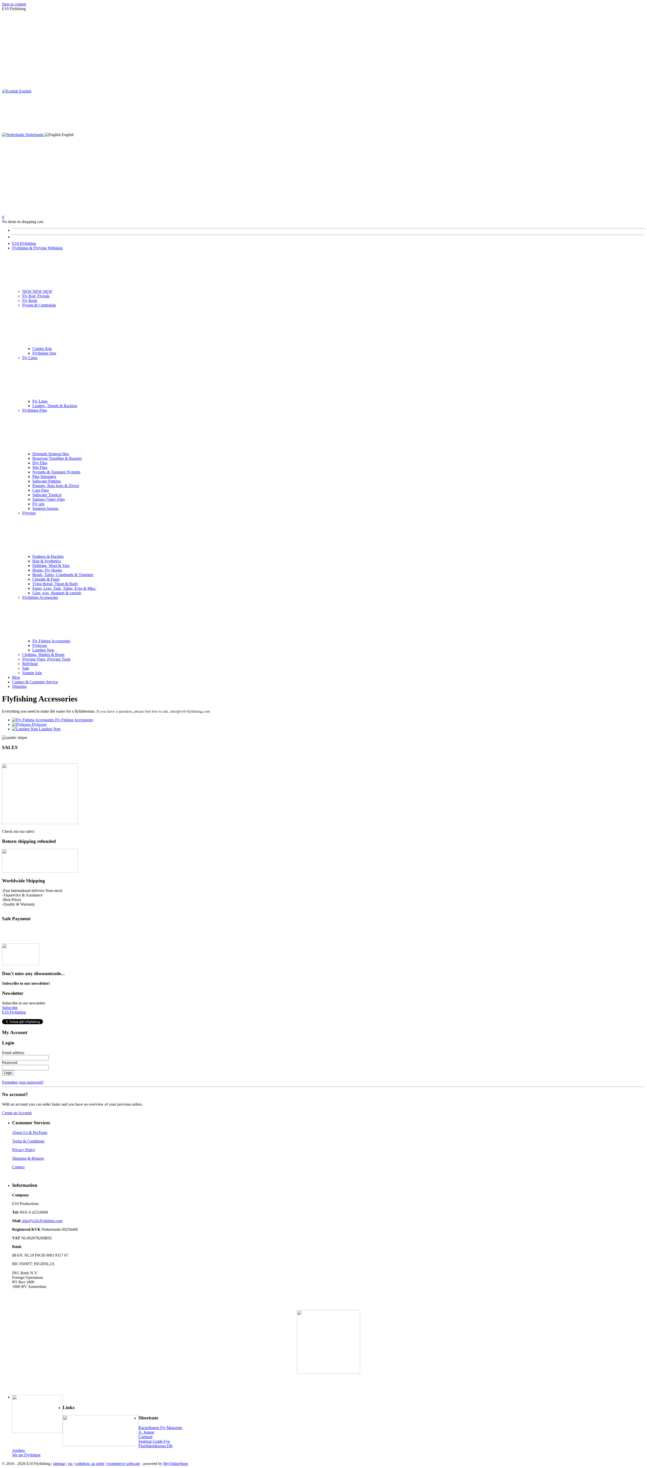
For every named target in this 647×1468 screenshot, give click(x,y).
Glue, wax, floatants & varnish (56, 593)
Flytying (29, 513)
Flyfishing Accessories (40, 597)
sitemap (59, 1463)
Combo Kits (42, 348)
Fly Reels (29, 300)
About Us (20, 1132)
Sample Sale (32, 673)
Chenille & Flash (45, 579)
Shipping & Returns (28, 1158)
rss (70, 1463)
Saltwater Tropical (46, 495)
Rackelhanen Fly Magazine (160, 1428)
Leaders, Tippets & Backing (54, 406)
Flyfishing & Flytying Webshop (37, 248)
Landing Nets (43, 650)
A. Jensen (146, 1432)
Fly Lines (29, 358)
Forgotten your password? (23, 1082)
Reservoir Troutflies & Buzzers (57, 458)
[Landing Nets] (25, 729)
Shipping (19, 686)
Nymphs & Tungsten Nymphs (56, 472)
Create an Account (17, 1113)
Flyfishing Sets (44, 353)
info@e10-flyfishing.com (41, 1221)
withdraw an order (89, 1463)
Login (8, 1073)
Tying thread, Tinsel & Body (55, 584)
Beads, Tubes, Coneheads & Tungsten (62, 575)
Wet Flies (39, 467)
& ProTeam (37, 1132)
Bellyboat (30, 664)
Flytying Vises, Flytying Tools (46, 659)
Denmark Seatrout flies (50, 454)
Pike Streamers (44, 476)
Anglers (18, 1450)
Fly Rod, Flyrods (36, 296)
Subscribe (10, 1007)
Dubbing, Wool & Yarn (51, 565)
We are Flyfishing (26, 1455)
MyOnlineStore (175, 1463)
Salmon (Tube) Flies (48, 499)
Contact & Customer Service (35, 682)
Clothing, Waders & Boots (43, 654)
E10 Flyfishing (24, 243)
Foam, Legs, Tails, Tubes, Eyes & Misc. (64, 588)
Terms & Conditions (28, 1141)
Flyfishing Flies (34, 410)
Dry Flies (39, 463)
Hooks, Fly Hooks (47, 570)
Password (9, 1062)
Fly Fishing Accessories (51, 641)
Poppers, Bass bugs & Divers (55, 486)
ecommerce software (123, 1463)
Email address (13, 1052)
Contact (18, 1167)
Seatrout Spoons (45, 508)
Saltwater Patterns (46, 481)
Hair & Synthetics (46, 561)
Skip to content (14, 4)
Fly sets (38, 504)
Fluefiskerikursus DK (155, 1446)
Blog (16, 677)
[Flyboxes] (22, 724)
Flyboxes (39, 645)
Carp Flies (40, 490)
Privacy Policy (23, 1150)
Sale (25, 668)
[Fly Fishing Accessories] (33, 720)
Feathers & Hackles (48, 556)
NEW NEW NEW (37, 291)
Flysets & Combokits (39, 305)
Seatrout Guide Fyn (154, 1441)
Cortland (145, 1437)
